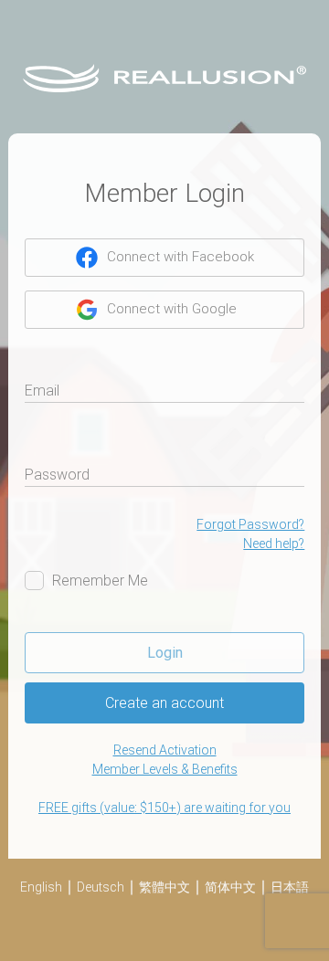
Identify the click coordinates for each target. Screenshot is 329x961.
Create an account (164, 703)
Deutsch (100, 887)
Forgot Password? (250, 524)
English (41, 887)
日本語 (290, 887)
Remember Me (100, 580)
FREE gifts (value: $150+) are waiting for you (164, 807)
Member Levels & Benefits (165, 769)
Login (165, 652)
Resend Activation (165, 750)
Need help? (273, 543)
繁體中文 (164, 887)
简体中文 (230, 887)
